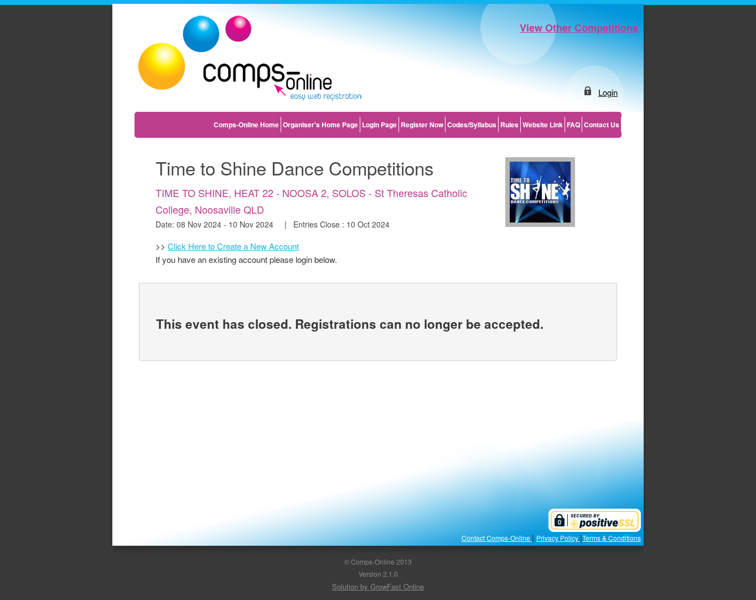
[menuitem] (246, 124)
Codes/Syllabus (471, 125)
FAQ (573, 125)
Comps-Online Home (246, 125)
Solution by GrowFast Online (378, 586)
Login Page (379, 125)
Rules (509, 125)
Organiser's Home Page (320, 125)
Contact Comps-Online (497, 537)
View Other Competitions (579, 27)
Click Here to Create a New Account (233, 246)
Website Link (542, 125)
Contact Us (601, 125)
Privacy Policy (558, 537)
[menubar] (417, 124)
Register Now (422, 125)
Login (608, 92)
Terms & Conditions (611, 537)
